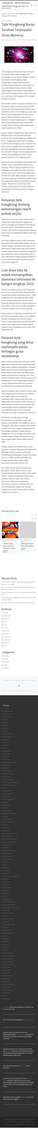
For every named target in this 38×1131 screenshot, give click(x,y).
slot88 (4, 748)
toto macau (6, 870)
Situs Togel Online (8, 836)
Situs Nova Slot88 (8, 976)
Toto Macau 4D (7, 717)
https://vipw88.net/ (8, 779)
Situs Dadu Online (20, 1034)
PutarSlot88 (6, 756)
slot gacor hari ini (7, 899)
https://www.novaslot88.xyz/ (11, 876)
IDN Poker (6, 867)
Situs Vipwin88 (7, 970)
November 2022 (6, 640)
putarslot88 (6, 890)
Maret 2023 (4, 628)
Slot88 (5, 788)
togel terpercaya (7, 856)
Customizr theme (29, 1124)
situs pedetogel (7, 853)
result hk (33, 230)
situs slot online (7, 819)
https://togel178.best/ (9, 905)
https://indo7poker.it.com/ (10, 762)
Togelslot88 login (8, 711)
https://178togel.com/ (9, 902)
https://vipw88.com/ (8, 822)
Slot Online (4, 665)
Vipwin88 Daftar (7, 791)
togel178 (5, 722)
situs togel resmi (7, 845)
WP (13, 1124)
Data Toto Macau (7, 771)
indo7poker (6, 745)
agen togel (6, 873)
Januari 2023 (5, 634)
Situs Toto (5, 862)
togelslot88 (6, 830)
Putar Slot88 (6, 754)
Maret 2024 (4, 613)
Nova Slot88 (6, 973)
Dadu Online (6, 765)
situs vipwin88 (7, 967)
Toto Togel (6, 939)
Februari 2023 (5, 631)
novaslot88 (6, 885)
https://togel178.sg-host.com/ (11, 907)
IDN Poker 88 (6, 930)
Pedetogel (6, 944)
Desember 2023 (6, 616)
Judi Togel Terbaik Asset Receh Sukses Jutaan (27, 546)
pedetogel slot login (8, 850)
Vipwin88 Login (7, 714)
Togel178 (5, 808)
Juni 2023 (4, 622)
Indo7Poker (6, 739)
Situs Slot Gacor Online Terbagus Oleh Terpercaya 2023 (17, 603)
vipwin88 (5, 725)
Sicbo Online (6, 776)
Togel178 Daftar (7, 859)
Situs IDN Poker (7, 737)
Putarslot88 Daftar (8, 959)
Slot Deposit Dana (8, 794)
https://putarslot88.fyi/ (9, 984)
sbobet (5, 996)
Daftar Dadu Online (8, 774)
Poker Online (5, 662)
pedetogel (6, 768)
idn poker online (7, 734)
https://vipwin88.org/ (9, 785)
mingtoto (5, 947)
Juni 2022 (4, 646)
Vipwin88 (5, 719)
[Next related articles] (34, 517)
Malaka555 (6, 796)
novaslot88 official (8, 956)
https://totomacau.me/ (9, 842)
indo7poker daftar (8, 919)
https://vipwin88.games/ (10, 813)
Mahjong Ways (7, 751)
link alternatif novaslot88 (10, 839)
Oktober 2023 (5, 619)
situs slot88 (6, 998)
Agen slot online (7, 887)
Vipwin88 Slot (7, 805)
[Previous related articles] (29, 517)
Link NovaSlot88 (7, 990)
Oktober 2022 (5, 643)
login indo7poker (8, 913)
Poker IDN (6, 916)
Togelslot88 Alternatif (9, 924)
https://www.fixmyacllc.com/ (11, 782)
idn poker (5, 728)
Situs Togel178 (7, 811)
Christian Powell (11, 40)
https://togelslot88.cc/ (9, 799)
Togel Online (11, 14)
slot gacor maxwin (8, 964)
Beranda (3, 14)
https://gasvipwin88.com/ (10, 833)
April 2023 (4, 625)
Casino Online (5, 656)
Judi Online (4, 659)
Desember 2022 (6, 637)
